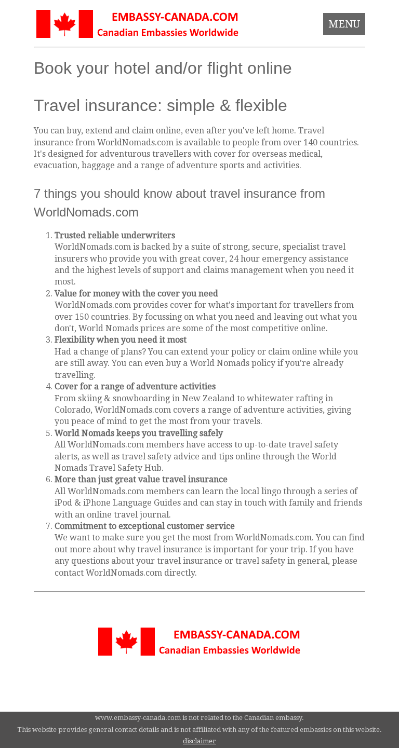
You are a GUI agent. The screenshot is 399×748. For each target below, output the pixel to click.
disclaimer (199, 741)
